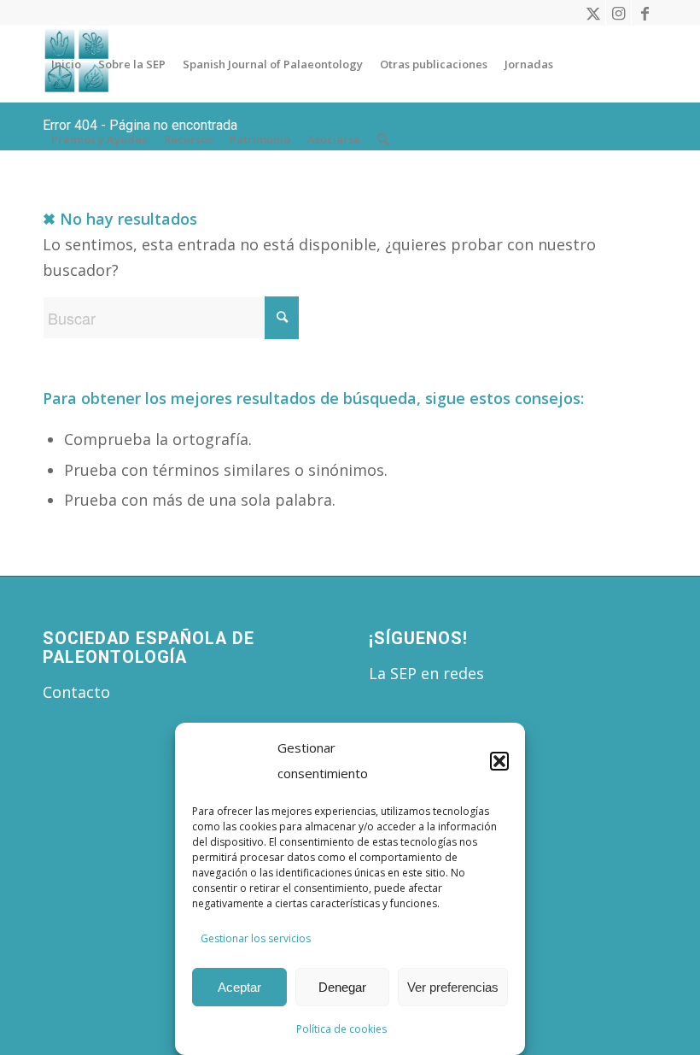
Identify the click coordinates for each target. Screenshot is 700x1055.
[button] (499, 761)
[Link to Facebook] (644, 13)
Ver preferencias (453, 987)
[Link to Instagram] (618, 13)
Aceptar (239, 987)
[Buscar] (383, 139)
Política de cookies (341, 1029)
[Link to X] (592, 13)
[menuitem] (66, 64)
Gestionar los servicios (256, 938)
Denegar (342, 987)
